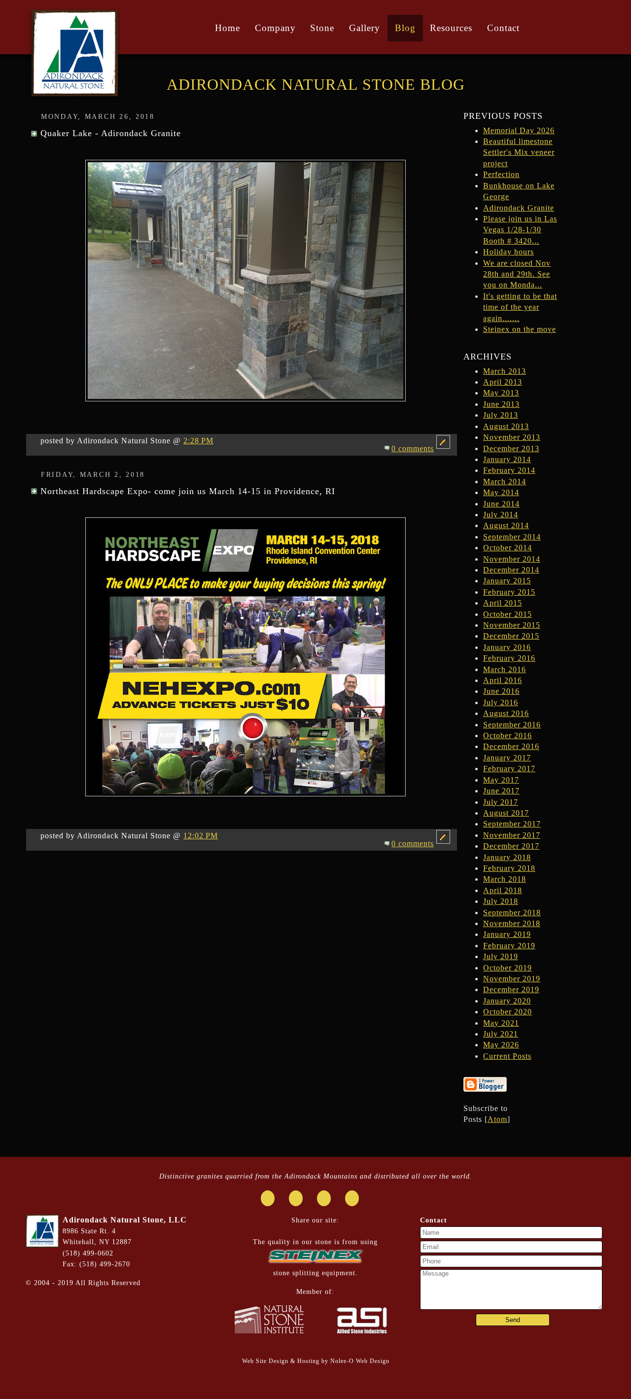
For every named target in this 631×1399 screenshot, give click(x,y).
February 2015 (509, 592)
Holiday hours (508, 252)
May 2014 (501, 492)
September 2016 (512, 724)
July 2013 (500, 415)
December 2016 (511, 746)
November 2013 (511, 437)
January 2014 (507, 459)
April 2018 (502, 890)
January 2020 (507, 1001)
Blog (405, 28)
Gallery (364, 28)
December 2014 (511, 570)
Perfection (501, 174)
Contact (503, 28)
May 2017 (501, 780)
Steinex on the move (519, 329)
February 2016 (509, 658)
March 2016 (504, 669)
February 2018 (509, 868)
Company (275, 28)
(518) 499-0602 (88, 1253)
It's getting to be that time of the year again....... (520, 307)
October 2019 (507, 968)
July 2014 (500, 514)
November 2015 (511, 625)
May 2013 (501, 393)
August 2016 (506, 713)
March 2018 (504, 879)
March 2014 (504, 481)
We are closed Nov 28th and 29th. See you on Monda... (517, 274)
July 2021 (500, 1034)
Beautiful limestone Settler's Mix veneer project (519, 152)
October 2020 (507, 1011)
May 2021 (501, 1023)
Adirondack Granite (518, 208)
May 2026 (501, 1044)
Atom (497, 1119)
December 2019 (511, 989)
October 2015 (507, 614)
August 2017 (506, 813)
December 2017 (511, 846)
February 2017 (509, 768)
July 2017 (500, 802)
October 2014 (507, 547)
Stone (322, 28)
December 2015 (511, 636)
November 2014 (511, 559)
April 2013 (502, 382)
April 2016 (502, 680)
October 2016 (507, 735)
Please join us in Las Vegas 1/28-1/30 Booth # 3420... (520, 230)
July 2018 (500, 901)
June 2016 (501, 691)
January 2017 (507, 757)
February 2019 (509, 945)
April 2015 (502, 603)
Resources (451, 28)
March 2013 (504, 371)
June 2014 (501, 504)
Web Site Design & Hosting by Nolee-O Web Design (315, 1361)
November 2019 (511, 978)
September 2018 (512, 912)
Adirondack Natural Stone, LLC (125, 1220)
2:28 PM (198, 440)
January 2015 (507, 580)
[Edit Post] (443, 448)
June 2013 (501, 404)
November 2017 (511, 835)
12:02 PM (200, 835)
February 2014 (509, 470)
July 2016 (500, 702)
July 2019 (500, 956)
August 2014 (506, 525)
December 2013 (511, 448)
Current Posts (507, 1056)
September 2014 (512, 537)
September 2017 (512, 824)
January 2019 (507, 934)
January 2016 (507, 647)
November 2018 (511, 923)
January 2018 (507, 857)
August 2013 (506, 426)
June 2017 (501, 791)
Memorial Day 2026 (519, 130)
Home (227, 28)
